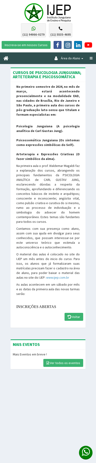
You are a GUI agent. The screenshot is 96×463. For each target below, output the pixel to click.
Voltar (75, 317)
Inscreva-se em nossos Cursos (26, 45)
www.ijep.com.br (57, 277)
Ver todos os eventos (64, 363)
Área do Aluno (69, 58)
